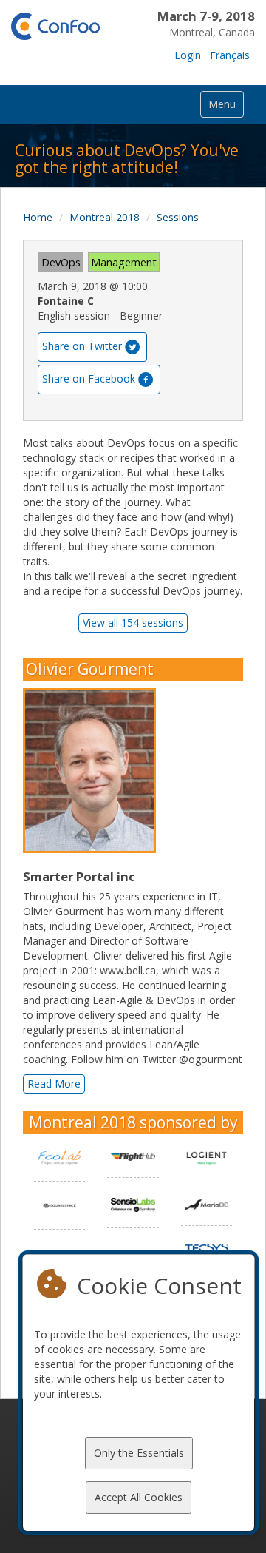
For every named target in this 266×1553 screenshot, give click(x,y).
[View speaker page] (93, 771)
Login (187, 55)
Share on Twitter (82, 346)
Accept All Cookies (139, 1497)
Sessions (178, 217)
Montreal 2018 (104, 217)
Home (37, 217)
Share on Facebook (88, 378)
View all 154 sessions (133, 623)
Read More (54, 1084)
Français (230, 55)
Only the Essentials (139, 1453)
